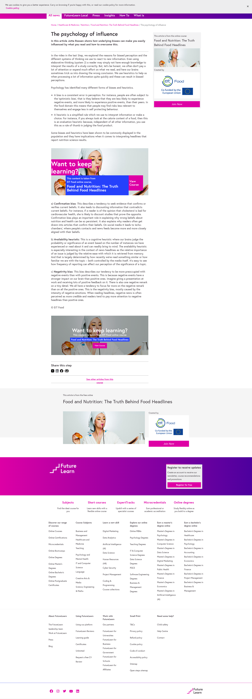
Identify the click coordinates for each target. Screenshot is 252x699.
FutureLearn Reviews (85, 631)
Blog (51, 646)
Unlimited (80, 650)
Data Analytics (109, 537)
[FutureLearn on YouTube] (71, 691)
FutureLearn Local (76, 15)
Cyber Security (109, 568)
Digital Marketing (110, 531)
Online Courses (55, 531)
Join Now (177, 104)
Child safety (162, 624)
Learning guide (82, 637)
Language (80, 571)
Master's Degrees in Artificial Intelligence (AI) (166, 595)
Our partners (108, 624)
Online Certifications (58, 537)
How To (124, 15)
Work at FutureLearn (58, 633)
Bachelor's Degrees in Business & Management (193, 586)
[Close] (248, 6)
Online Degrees (55, 557)
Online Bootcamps (57, 550)
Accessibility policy (138, 657)
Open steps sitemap (139, 670)
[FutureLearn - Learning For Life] (195, 690)
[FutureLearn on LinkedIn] (77, 691)
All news (54, 15)
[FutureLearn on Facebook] (52, 691)
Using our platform (84, 624)
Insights (109, 15)
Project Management (112, 574)
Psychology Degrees (139, 537)
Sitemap (133, 664)
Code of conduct (137, 650)
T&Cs (132, 624)
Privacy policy (136, 631)
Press (96, 15)
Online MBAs (135, 531)
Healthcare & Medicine (68, 25)
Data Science (109, 552)
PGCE (132, 568)
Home (53, 25)
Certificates (81, 644)
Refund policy (136, 637)
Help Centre (162, 631)
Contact (160, 637)
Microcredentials (56, 544)
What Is (139, 15)
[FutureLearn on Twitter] (64, 691)
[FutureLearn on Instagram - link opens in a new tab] (58, 691)
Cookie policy (136, 644)
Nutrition (85, 25)
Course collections (111, 589)
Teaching (80, 548)
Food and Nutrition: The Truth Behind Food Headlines (115, 25)
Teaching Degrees (138, 544)
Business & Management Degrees (135, 587)
